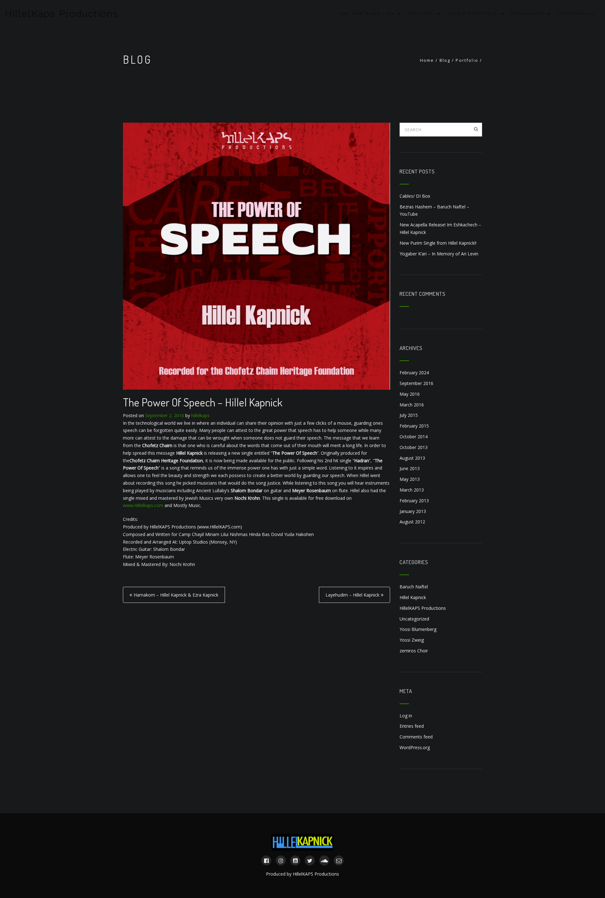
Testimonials (576, 13)
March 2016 (412, 405)
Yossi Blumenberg (418, 629)
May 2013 (410, 479)
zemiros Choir (414, 651)
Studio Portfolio (472, 13)
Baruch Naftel (414, 587)
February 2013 (414, 501)
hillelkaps (200, 415)
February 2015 (414, 426)
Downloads (527, 13)
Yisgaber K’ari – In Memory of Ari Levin (439, 254)
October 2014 (414, 437)
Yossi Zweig (412, 640)
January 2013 (413, 511)
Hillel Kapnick (413, 597)
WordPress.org (415, 747)
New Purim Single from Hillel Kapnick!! (438, 243)
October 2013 (414, 447)
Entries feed (412, 726)
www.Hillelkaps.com (143, 505)
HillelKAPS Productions (423, 608)
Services (420, 13)
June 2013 (410, 468)
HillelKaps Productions (61, 13)
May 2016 (410, 394)
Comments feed (416, 737)
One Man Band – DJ (367, 13)
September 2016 (416, 383)
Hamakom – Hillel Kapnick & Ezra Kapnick (176, 595)
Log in (406, 716)
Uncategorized (414, 619)
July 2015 (409, 415)
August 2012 (412, 522)
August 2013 (412, 458)
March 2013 (412, 490)
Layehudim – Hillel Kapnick (352, 595)
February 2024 (414, 373)
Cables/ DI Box (415, 196)
